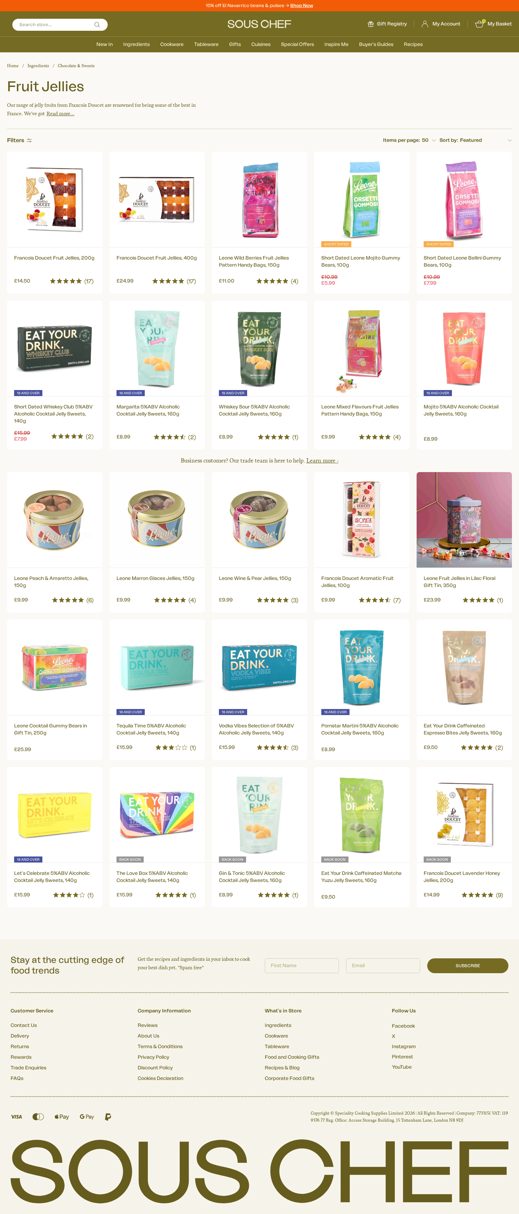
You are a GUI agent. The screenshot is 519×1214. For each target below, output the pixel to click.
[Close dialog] (388, 547)
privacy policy (366, 685)
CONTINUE (328, 665)
